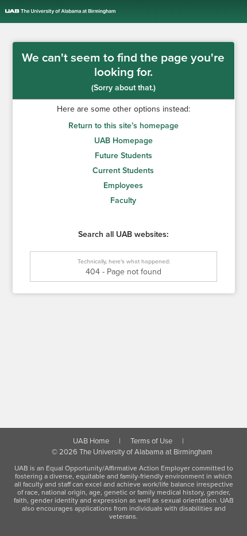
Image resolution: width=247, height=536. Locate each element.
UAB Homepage (123, 141)
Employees (123, 185)
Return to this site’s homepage (123, 126)
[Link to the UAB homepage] (126, 11)
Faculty (123, 200)
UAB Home (91, 441)
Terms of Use (151, 441)
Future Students (123, 155)
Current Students (123, 170)
